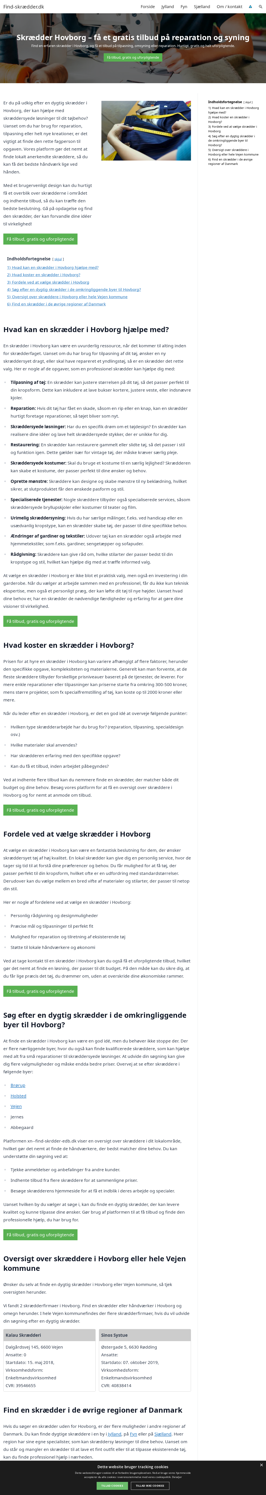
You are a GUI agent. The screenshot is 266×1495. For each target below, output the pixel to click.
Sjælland (202, 6)
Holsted (18, 1096)
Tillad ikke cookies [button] (150, 1486)
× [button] (261, 1465)
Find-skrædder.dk (23, 6)
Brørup (18, 1085)
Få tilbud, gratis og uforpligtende (133, 57)
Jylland (167, 6)
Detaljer (177, 1477)
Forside (148, 6)
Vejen (16, 1106)
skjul (58, 259)
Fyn (184, 6)
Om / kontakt (229, 6)
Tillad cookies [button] (112, 1486)
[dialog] (133, 1478)
